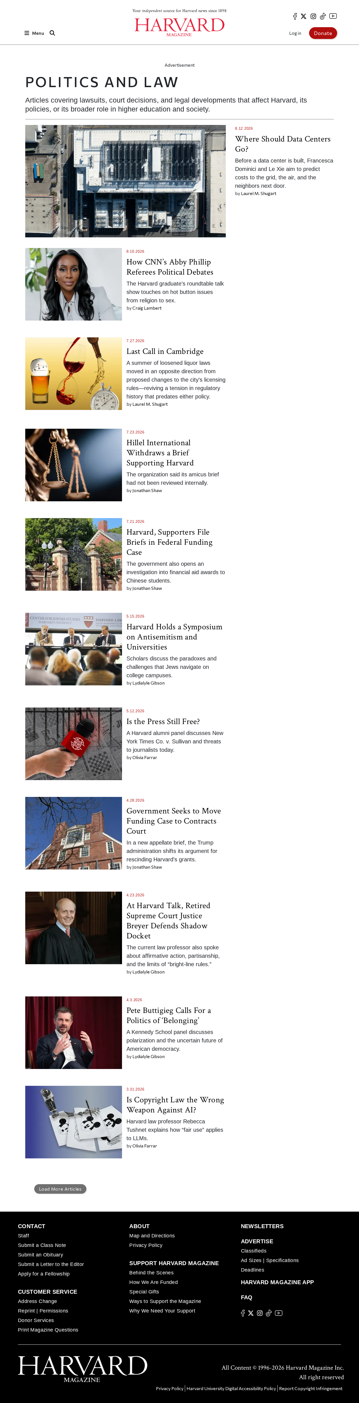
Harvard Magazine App (277, 1282)
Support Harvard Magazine (174, 1263)
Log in (295, 33)
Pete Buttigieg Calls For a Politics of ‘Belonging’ (168, 1015)
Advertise (257, 1241)
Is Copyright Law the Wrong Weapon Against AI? (175, 1105)
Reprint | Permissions (43, 1311)
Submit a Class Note (42, 1245)
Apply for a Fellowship (44, 1274)
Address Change (37, 1301)
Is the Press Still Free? (163, 721)
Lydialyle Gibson (148, 682)
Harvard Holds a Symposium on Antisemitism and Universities (174, 637)
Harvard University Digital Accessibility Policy (231, 1388)
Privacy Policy (145, 1245)
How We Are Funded (153, 1282)
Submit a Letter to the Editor (51, 1264)
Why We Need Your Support (162, 1311)
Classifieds (253, 1251)
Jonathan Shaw (147, 490)
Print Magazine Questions (48, 1330)
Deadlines (252, 1270)
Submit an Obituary (40, 1255)
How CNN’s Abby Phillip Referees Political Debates (170, 267)
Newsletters (262, 1226)
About (139, 1226)
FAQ (247, 1297)
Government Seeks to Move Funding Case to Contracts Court (173, 821)
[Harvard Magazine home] (179, 27)
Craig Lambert (147, 307)
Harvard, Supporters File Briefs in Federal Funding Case (169, 542)
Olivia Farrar (144, 757)
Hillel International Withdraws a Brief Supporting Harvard (160, 453)
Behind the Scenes (151, 1273)
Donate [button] (323, 33)
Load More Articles (60, 1188)
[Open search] (52, 33)
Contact (31, 1226)
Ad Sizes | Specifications (270, 1260)
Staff (23, 1236)
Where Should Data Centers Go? (283, 144)
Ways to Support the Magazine (165, 1301)
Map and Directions (152, 1236)
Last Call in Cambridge (165, 351)
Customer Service (47, 1292)
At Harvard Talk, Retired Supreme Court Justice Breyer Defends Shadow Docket (168, 920)
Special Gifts (144, 1292)
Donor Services (36, 1320)
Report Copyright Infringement (310, 1388)
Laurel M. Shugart (258, 193)
